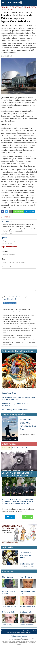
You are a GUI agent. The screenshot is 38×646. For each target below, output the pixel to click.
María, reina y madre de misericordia (15, 410)
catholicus (8, 222)
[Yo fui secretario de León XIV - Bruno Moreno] (19, 534)
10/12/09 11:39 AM (6, 56)
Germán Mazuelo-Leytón (27, 625)
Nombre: (5, 251)
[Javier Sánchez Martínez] (10, 600)
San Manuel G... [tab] (6, 448)
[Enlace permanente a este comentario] (3, 222)
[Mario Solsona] (10, 583)
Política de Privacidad (27, 630)
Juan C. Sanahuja (7, 625)
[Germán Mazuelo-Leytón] (28, 618)
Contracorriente (26, 612)
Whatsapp (19, 211)
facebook (19, 636)
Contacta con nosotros (15, 630)
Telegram (30, 211)
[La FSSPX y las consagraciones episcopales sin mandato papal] (19, 486)
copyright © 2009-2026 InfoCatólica (19, 635)
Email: (4, 259)
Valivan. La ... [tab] (16, 448)
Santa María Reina (9, 393)
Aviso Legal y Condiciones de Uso (22, 632)
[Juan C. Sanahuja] (10, 618)
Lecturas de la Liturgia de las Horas (25, 555)
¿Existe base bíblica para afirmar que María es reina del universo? (18, 398)
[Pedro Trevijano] (28, 583)
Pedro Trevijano (26, 577)
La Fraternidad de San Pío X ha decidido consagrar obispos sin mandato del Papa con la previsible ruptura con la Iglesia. (17, 501)
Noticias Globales (9, 612)
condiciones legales (10, 299)
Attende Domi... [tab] (26, 448)
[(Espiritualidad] (10, 557)
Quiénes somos (5, 630)
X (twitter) (13, 636)
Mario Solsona (7, 577)
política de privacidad (18, 297)
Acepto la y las (16, 298)
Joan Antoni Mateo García (27, 606)
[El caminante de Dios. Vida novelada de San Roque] (10, 428)
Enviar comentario (10, 303)
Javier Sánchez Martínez (9, 606)
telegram (24, 636)
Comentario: (6, 267)
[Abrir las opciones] (3, 2)
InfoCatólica (14, 2)
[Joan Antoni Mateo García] (28, 600)
